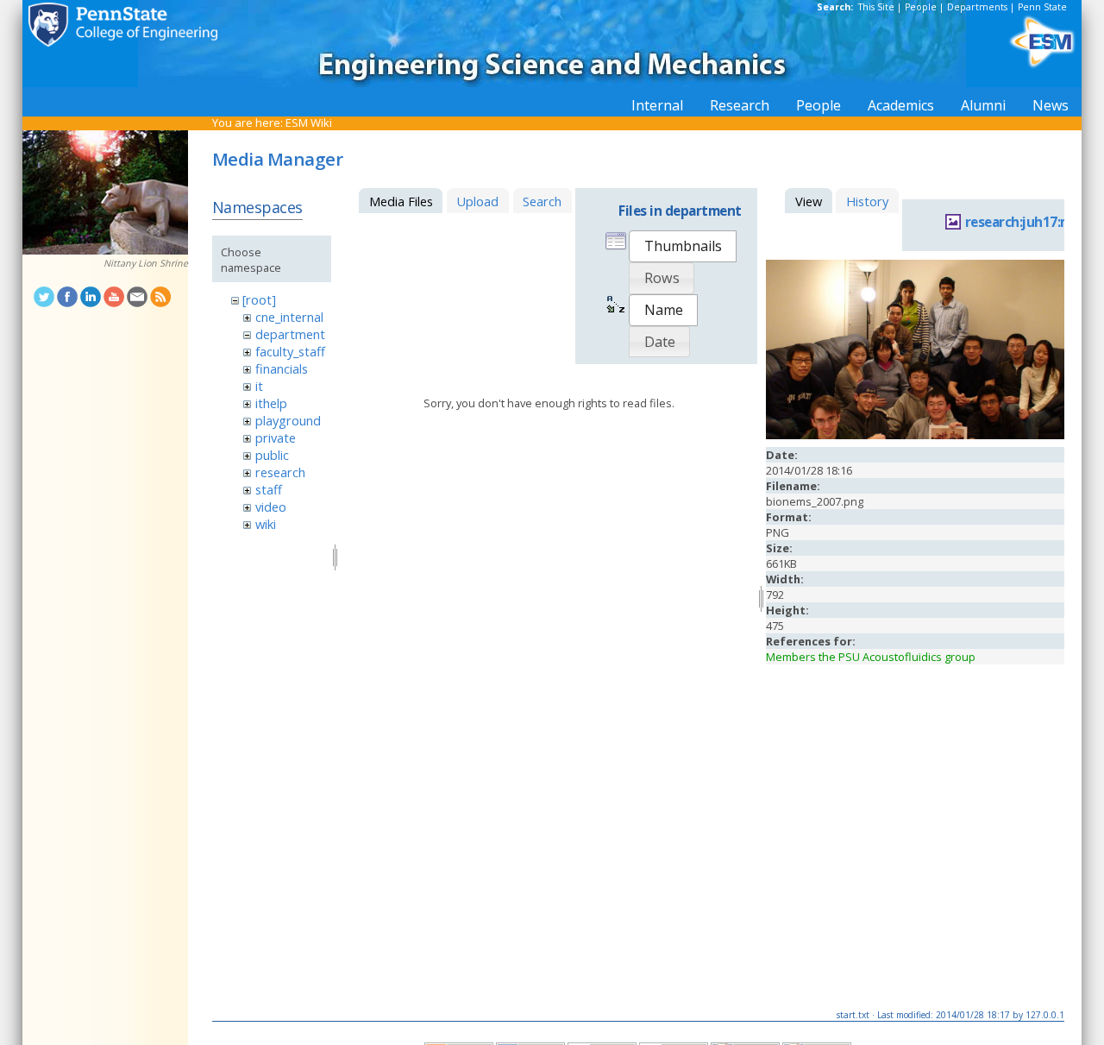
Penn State (1042, 7)
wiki (265, 523)
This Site (876, 7)
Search (542, 201)
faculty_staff (290, 351)
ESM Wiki (308, 122)
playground (288, 420)
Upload (477, 201)
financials (281, 368)
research (280, 472)
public (272, 454)
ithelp (271, 403)
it (259, 385)
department (290, 334)
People (921, 7)
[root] (259, 299)
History (867, 201)
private (275, 437)
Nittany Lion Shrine (146, 263)
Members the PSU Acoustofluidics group (870, 656)
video (270, 506)
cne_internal (289, 316)
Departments (977, 7)
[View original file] (915, 435)
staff (268, 489)
